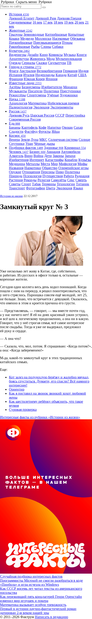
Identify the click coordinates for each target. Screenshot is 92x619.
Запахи (70, 156)
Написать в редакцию (51, 617)
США (82, 75)
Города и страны (25, 67)
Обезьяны (77, 38)
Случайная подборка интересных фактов (31, 576)
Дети (48, 156)
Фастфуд (31, 131)
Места (45, 164)
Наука (17, 99)
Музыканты (18, 91)
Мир (54, 164)
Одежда (15, 63)
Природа (15, 176)
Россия (18, 111)
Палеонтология (20, 107)
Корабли (71, 160)
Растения (16, 180)
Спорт (26, 184)
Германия (70, 71)
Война (38, 156)
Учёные (53, 95)
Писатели (35, 91)
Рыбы (35, 47)
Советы (15, 184)
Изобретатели (51, 87)
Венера (14, 139)
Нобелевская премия (63, 103)
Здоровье (53, 148)
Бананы (15, 127)
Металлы (33, 164)
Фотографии (35, 188)
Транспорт (17, 188)
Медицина (17, 164)
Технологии (66, 184)
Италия (28, 75)
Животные (20, 30)
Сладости (16, 131)
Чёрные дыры (44, 144)
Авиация (53, 152)
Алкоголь (16, 156)
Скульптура (57, 63)
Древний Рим (45, 18)
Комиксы (56, 55)
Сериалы (28, 63)
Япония (51, 79)
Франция (16, 79)
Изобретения (19, 160)
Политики (51, 91)
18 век (58, 22)
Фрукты (44, 131)
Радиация (82, 176)
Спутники (17, 144)
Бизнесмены (31, 87)
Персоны (48, 172)
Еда (14, 123)
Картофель (29, 127)
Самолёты (58, 180)
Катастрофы (54, 160)
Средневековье (20, 22)
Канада (61, 75)
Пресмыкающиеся (47, 42)
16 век (37, 22)
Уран (29, 144)
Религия (44, 180)
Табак (36, 184)
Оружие (15, 172)
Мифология (68, 164)
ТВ (69, 63)
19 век (69, 22)
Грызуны (16, 34)
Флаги (14, 71)
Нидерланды (45, 75)
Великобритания (49, 71)
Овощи (67, 127)
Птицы (67, 42)
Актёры (15, 87)
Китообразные (56, 34)
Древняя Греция (69, 18)
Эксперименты (61, 107)
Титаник (82, 184)
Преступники (70, 91)
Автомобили (70, 152)
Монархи (70, 87)
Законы (58, 156)
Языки (78, 188)
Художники (69, 95)
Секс (71, 180)
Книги (82, 55)
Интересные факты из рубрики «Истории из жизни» (40, 417)
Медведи (27, 38)
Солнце (84, 139)
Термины (49, 184)
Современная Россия (25, 119)
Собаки (57, 47)
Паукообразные (20, 42)
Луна (34, 139)
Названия (16, 168)
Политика (72, 172)
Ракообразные (19, 47)
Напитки (54, 127)
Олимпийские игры (73, 168)
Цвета (50, 188)
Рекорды (30, 180)
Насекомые (60, 38)
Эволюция (41, 107)
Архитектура (19, 59)
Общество (49, 168)
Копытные (76, 34)
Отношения (31, 172)
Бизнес (37, 152)
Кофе (42, 127)
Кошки (14, 38)
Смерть (81, 180)
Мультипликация (69, 59)
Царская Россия (42, 115)
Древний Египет (21, 18)
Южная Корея (34, 79)
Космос (17, 135)
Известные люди (25, 83)
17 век (48, 22)
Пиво (60, 172)
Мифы (82, 164)
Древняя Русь (19, 115)
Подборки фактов (26, 148)
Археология (18, 103)
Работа (69, 176)
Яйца (56, 131)
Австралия (27, 71)
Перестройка (75, 115)
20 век (79, 22)
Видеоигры (17, 55)
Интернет (36, 160)
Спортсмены (36, 95)
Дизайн (33, 55)
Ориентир (16, 389)
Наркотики (32, 168)
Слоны (46, 47)
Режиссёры (17, 95)
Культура (19, 51)
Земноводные (33, 34)
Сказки (41, 63)
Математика (37, 103)
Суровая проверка (23, 409)
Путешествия (52, 176)
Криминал (75, 148)
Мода (50, 59)
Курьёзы (84, 160)
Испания (15, 75)
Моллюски (43, 38)
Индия (83, 71)
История (19, 14)
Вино (28, 156)
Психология (32, 176)
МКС (43, 139)
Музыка (70, 55)
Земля (25, 139)
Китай (72, 75)
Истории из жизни (11, 196)
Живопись (38, 59)
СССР (60, 115)
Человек (19, 152)
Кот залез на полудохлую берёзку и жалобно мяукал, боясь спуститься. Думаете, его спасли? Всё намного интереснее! (49, 381)
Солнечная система (63, 139)
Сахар (78, 127)
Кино (44, 55)
